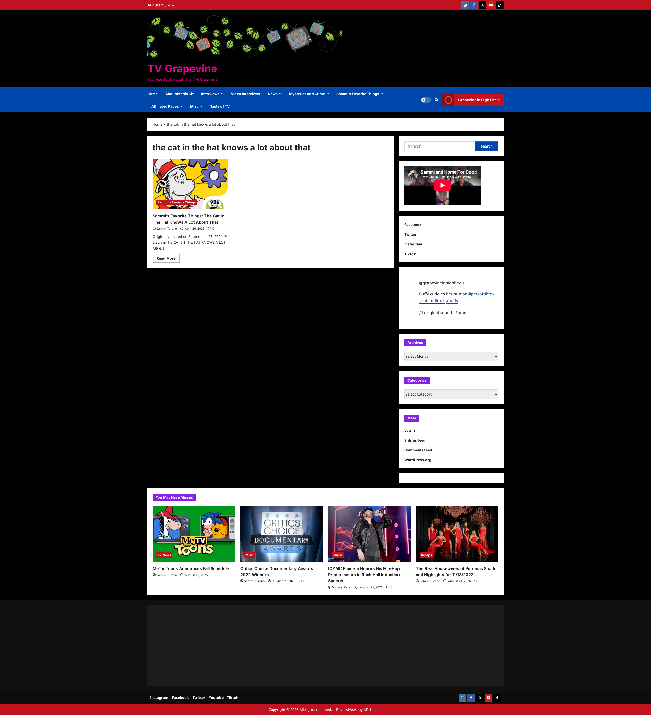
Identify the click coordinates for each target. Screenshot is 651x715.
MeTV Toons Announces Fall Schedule (191, 568)
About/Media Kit (179, 94)
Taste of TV (220, 106)
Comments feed (418, 450)
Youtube (216, 697)
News (273, 94)
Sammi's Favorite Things (177, 202)
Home (152, 94)
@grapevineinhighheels (441, 283)
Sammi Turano (166, 228)
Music (337, 555)
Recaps (426, 555)
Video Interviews (245, 94)
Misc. (249, 555)
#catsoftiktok (432, 300)
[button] (436, 100)
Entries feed (414, 440)
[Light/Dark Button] (426, 100)
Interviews (210, 94)
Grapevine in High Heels (479, 100)
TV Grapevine (182, 68)
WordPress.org (417, 460)
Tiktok (233, 697)
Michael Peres (342, 587)
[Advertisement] (305, 645)
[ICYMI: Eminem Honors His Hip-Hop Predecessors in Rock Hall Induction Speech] (369, 534)
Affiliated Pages (165, 106)
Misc (194, 106)
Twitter (410, 234)
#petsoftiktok (481, 294)
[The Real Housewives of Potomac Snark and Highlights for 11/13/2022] (457, 534)
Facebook (412, 224)
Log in (409, 430)
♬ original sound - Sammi (444, 312)
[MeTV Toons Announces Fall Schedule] (194, 534)
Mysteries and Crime (307, 94)
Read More (168, 259)
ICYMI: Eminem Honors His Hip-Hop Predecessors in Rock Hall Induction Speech (364, 574)
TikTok (410, 254)
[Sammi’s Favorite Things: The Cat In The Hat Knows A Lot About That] (190, 184)
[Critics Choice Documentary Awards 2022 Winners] (281, 534)
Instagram (413, 244)
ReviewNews (347, 709)
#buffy (452, 300)
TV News (164, 555)
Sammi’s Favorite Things (357, 94)
